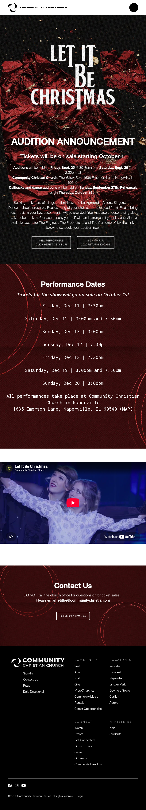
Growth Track (83, 746)
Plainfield (115, 672)
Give (77, 684)
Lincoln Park (118, 684)
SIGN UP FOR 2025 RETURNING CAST (95, 242)
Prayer (27, 685)
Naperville (116, 678)
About (79, 672)
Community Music (86, 696)
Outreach (81, 758)
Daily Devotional (33, 691)
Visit (77, 666)
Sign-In (28, 673)
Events (79, 733)
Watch (79, 727)
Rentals (79, 702)
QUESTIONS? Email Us (73, 615)
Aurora (114, 702)
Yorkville (115, 666)
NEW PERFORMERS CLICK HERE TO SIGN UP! (51, 242)
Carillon (114, 696)
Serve (78, 752)
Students (115, 733)
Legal (80, 796)
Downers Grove (120, 690)
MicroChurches (84, 690)
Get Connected (84, 739)
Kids (112, 727)
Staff (77, 678)
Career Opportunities (88, 708)
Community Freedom (88, 764)
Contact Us (30, 679)
